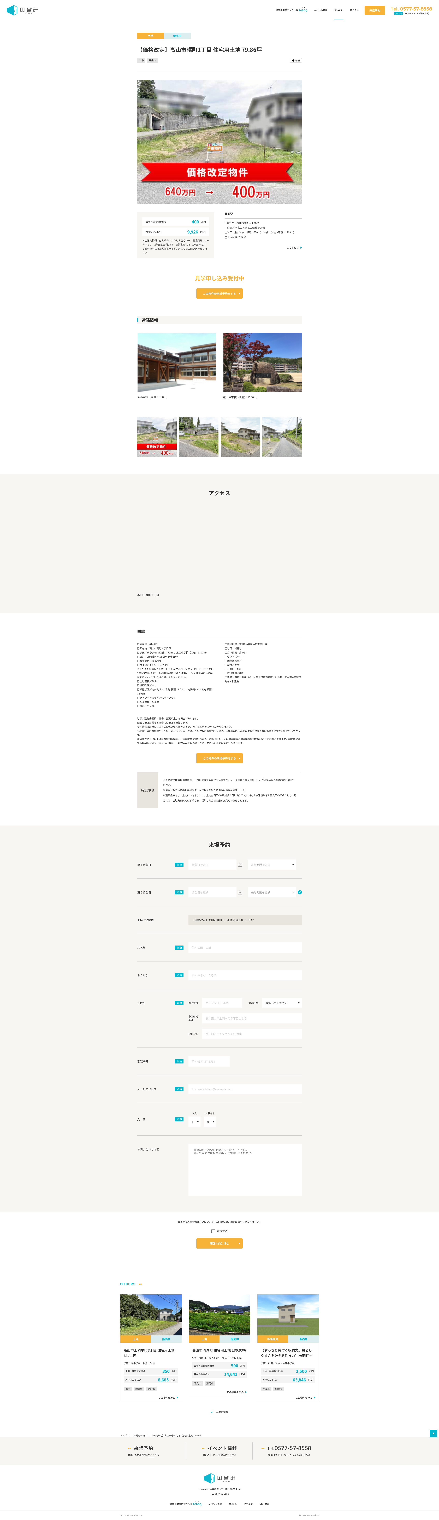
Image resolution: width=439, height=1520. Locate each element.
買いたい (338, 10)
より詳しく (293, 247)
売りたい (354, 10)
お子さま (210, 1113)
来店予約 (374, 10)
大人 (194, 1113)
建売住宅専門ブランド (291, 10)
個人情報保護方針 (194, 1221)
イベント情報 (321, 10)
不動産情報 (139, 1435)
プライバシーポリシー (131, 1515)
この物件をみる (166, 1397)
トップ (123, 1435)
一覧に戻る (222, 1412)
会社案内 (264, 1504)
